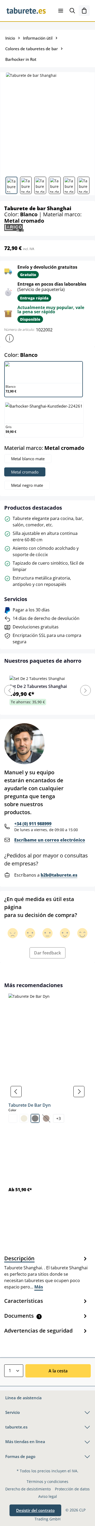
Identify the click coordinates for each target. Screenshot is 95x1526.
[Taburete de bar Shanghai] (47, 122)
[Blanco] (12, 1118)
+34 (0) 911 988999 (32, 824)
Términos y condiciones (47, 1481)
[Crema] (24, 1118)
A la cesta (58, 1371)
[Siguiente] (78, 1091)
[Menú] (60, 10)
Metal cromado (25, 472)
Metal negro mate (27, 485)
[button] (9, 338)
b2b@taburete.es (59, 875)
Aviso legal (47, 1496)
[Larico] (14, 227)
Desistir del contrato (35, 1510)
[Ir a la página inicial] (26, 10)
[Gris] (35, 1118)
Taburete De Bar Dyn (29, 1105)
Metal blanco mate (28, 458)
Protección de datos (72, 1488)
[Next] (85, 690)
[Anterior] (16, 1091)
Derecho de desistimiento (28, 1488)
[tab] (46, 1272)
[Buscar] (72, 10)
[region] (47, 1091)
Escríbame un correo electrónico (49, 840)
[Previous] (9, 690)
